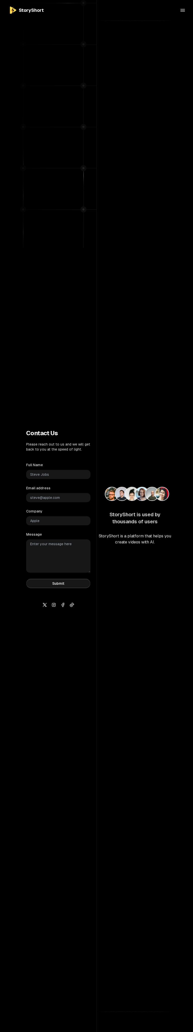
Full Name (34, 465)
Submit (58, 583)
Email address (38, 488)
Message (34, 534)
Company (34, 511)
